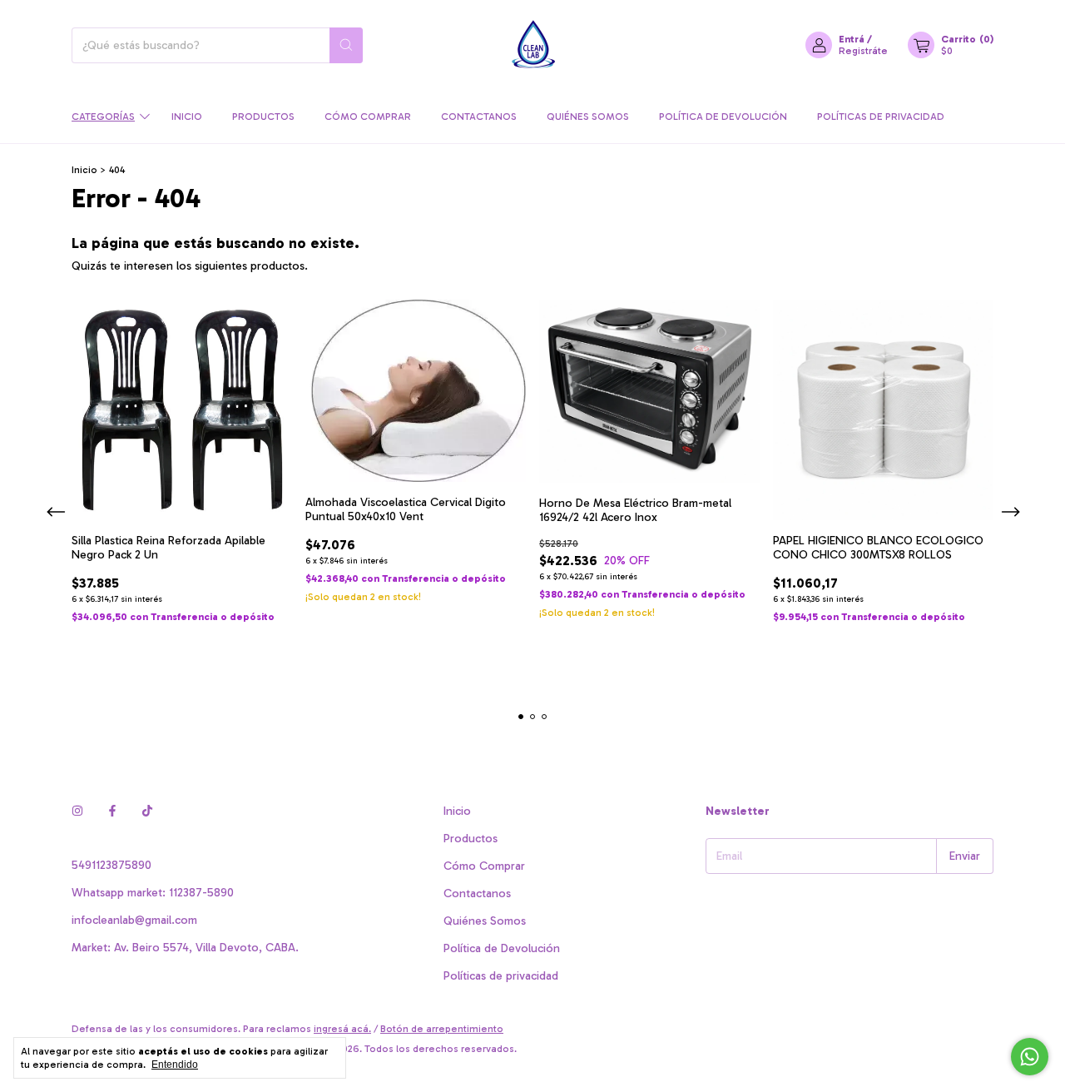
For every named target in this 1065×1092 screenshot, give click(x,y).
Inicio (186, 116)
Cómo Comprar (367, 116)
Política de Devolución (723, 116)
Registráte (863, 51)
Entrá (851, 39)
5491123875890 (111, 865)
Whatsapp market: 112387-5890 (153, 893)
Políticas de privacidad (880, 116)
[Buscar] (346, 45)
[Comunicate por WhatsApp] (1029, 1056)
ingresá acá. (342, 1029)
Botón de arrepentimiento (441, 1029)
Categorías (103, 116)
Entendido (174, 1064)
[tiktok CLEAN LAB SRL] (147, 811)
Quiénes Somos (588, 116)
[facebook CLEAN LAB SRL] (112, 811)
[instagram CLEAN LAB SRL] (77, 811)
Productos (263, 116)
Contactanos (479, 116)
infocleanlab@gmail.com (134, 920)
